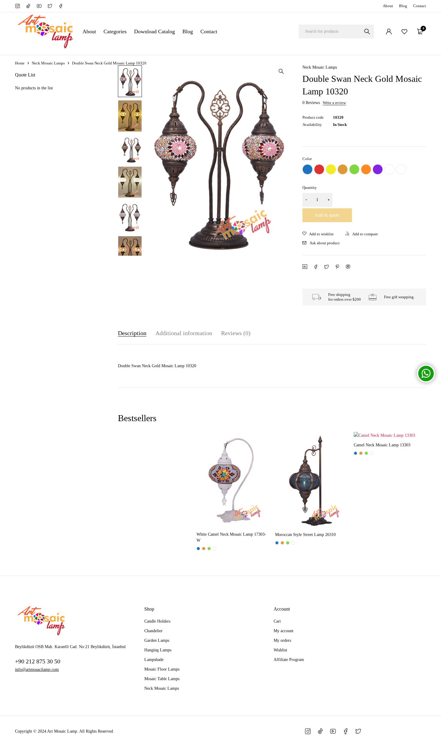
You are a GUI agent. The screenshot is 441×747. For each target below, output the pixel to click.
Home (20, 63)
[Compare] (362, 234)
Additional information (183, 333)
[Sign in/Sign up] (389, 31)
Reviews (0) (235, 333)
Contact (419, 6)
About (388, 6)
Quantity (309, 187)
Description (132, 333)
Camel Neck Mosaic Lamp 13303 (382, 445)
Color (307, 158)
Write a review (334, 103)
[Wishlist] (404, 31)
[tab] (132, 333)
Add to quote (327, 215)
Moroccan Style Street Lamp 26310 (305, 534)
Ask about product (325, 243)
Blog (403, 6)
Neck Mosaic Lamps (48, 63)
